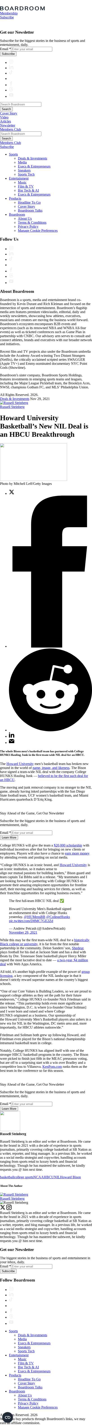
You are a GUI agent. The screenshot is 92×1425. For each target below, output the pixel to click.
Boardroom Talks (30, 210)
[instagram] (9, 1209)
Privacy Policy (28, 226)
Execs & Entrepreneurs (34, 166)
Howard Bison (70, 1177)
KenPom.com (52, 1066)
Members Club (10, 129)
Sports (13, 154)
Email (5, 49)
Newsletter (7, 125)
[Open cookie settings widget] (7, 1417)
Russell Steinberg (12, 407)
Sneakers (24, 170)
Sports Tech (26, 174)
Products (15, 198)
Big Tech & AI (28, 190)
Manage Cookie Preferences (38, 230)
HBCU (49, 1177)
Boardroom (17, 214)
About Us (25, 218)
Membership (9, 13)
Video (4, 117)
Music (22, 182)
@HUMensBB (34, 917)
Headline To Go (29, 202)
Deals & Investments (32, 158)
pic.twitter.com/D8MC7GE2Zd (31, 921)
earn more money (77, 853)
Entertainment (19, 178)
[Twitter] (2, 1209)
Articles (5, 121)
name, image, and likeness (51, 768)
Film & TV (26, 186)
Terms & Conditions (32, 222)
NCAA (38, 1177)
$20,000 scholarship (68, 845)
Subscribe (7, 17)
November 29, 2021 (23, 932)
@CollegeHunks (58, 917)
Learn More (9, 837)
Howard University (20, 764)
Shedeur (77, 948)
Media (22, 162)
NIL (57, 1177)
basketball (7, 1177)
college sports (23, 1177)
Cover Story (8, 113)
